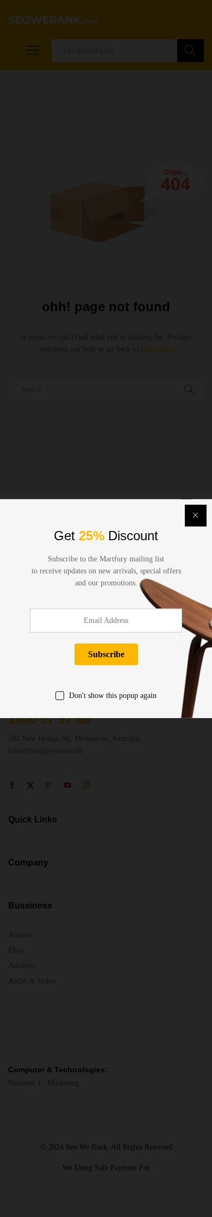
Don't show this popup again (113, 695)
